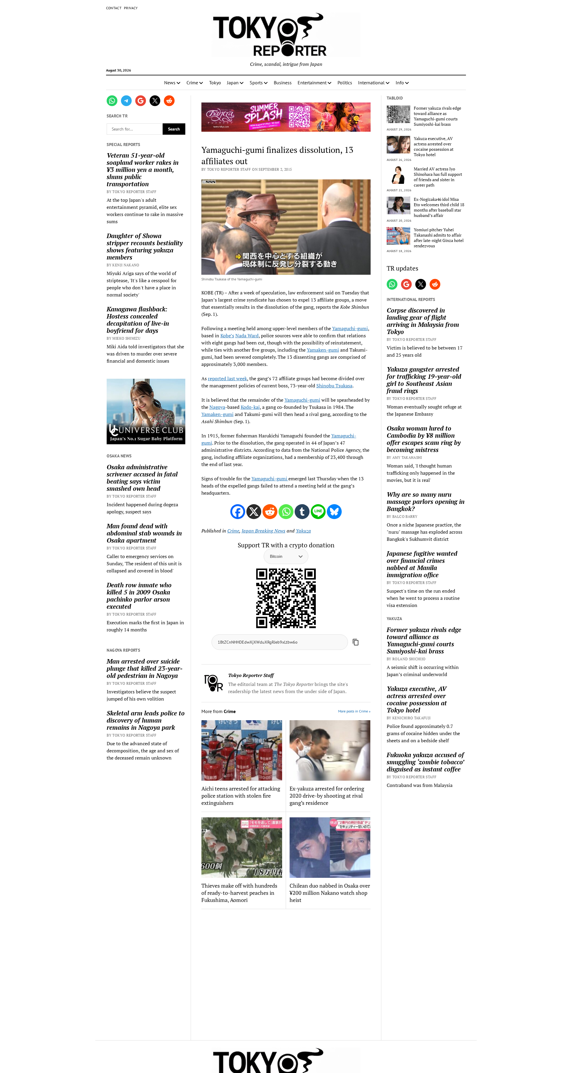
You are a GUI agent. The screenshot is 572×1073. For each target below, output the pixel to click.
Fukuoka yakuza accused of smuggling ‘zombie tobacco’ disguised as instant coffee (425, 762)
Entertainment (312, 83)
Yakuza (303, 530)
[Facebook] (237, 511)
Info (400, 83)
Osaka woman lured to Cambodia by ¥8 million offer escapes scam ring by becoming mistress (424, 439)
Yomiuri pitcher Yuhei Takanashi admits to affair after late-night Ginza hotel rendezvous (439, 238)
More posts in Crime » (354, 711)
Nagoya (217, 407)
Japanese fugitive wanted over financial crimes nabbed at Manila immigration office (422, 564)
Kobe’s (227, 335)
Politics (345, 83)
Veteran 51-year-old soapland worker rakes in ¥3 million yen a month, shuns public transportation (142, 169)
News (169, 83)
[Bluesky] (334, 511)
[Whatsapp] (286, 511)
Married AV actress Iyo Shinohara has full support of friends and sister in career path (438, 177)
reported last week (227, 378)
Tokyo (215, 83)
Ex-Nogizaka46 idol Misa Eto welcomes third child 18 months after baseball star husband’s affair (439, 207)
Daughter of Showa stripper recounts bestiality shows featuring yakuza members (145, 246)
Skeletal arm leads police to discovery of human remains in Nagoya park (146, 720)
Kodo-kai (250, 407)
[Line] (318, 511)
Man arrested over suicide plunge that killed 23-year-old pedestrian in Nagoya (145, 668)
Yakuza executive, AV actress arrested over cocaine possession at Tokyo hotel (433, 146)
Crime (192, 83)
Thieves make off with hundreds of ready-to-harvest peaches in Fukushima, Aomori (239, 892)
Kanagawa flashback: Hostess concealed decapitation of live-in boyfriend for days (138, 319)
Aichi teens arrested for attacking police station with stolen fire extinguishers (240, 795)
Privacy (131, 8)
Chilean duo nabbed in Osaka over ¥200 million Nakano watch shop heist (330, 892)
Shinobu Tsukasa (334, 385)
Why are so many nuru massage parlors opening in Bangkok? (425, 501)
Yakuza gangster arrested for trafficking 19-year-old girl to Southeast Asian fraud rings (424, 380)
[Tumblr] (302, 511)
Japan (233, 83)
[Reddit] (269, 511)
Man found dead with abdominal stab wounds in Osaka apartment (144, 533)
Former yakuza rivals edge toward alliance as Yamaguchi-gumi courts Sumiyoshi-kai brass (437, 116)
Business (283, 83)
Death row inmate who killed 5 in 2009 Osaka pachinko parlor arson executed (139, 595)
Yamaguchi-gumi (350, 328)
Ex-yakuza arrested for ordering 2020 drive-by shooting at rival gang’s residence (327, 795)
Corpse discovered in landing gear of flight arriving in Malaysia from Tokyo (423, 321)
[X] (253, 511)
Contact (114, 8)
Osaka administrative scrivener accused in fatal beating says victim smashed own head (142, 477)
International (371, 83)
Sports (256, 83)
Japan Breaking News (263, 530)
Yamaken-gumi (323, 350)
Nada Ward (247, 335)
